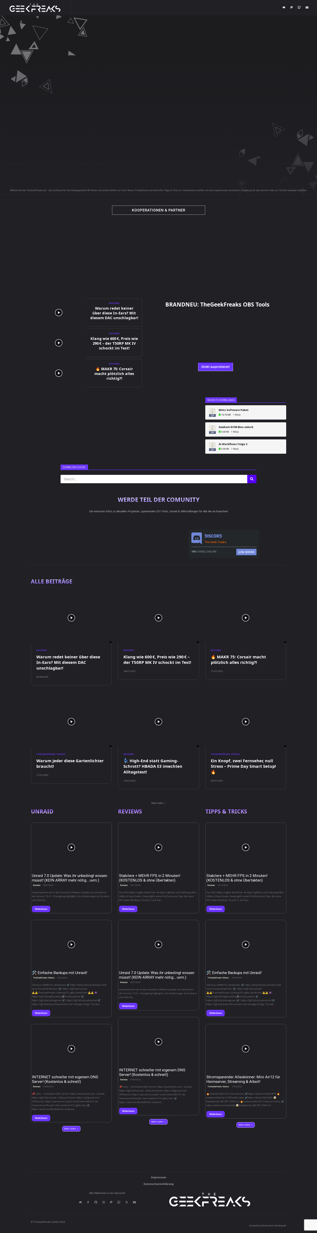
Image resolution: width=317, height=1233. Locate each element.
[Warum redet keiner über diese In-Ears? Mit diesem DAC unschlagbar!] (59, 312)
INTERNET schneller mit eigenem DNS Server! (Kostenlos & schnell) (65, 1079)
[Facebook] (88, 1202)
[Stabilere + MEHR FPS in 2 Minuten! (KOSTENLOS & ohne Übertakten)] (158, 847)
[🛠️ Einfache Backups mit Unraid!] (71, 944)
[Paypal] (291, 7)
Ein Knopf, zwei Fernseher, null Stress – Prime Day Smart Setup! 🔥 (243, 766)
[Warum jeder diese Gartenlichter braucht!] (71, 722)
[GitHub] (96, 1202)
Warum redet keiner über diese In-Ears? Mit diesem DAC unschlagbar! (114, 313)
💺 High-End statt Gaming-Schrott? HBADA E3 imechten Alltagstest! (152, 766)
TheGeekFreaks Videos (50, 754)
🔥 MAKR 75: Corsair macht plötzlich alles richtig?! (114, 373)
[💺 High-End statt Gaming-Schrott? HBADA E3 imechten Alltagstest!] (158, 722)
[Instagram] (103, 1202)
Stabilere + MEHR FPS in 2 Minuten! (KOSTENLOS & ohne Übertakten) (149, 877)
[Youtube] (307, 7)
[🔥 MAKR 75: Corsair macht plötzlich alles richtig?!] (59, 373)
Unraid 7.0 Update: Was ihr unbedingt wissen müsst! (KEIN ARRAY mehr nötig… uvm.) (69, 877)
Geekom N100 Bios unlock (236, 427)
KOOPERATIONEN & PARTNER (158, 210)
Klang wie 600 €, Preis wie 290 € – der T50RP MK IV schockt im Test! (114, 343)
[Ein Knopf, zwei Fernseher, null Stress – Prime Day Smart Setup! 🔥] (245, 722)
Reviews (114, 303)
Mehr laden (157, 803)
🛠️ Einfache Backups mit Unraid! (59, 973)
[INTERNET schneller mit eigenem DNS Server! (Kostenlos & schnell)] (71, 1048)
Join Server (246, 552)
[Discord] (284, 7)
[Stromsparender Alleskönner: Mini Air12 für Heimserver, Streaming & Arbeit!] (245, 1048)
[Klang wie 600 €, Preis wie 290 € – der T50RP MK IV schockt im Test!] (59, 343)
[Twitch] (299, 7)
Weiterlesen (41, 909)
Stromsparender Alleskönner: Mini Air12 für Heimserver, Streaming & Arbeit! (243, 1079)
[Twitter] (126, 1202)
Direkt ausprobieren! (215, 366)
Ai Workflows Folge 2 (233, 444)
